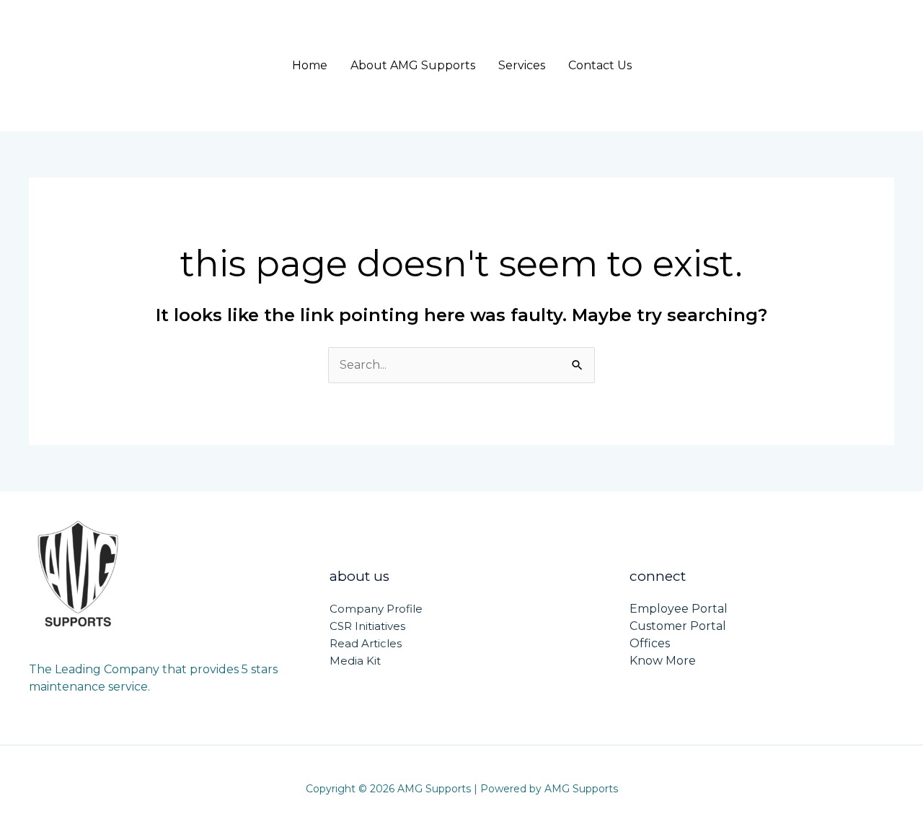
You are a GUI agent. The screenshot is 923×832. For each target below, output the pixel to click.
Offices (650, 643)
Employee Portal (679, 609)
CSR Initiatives (367, 626)
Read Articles (366, 643)
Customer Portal (678, 626)
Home (309, 65)
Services (521, 65)
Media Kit (355, 660)
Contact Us (600, 65)
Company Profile (376, 609)
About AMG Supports (412, 65)
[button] (809, 65)
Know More (663, 660)
